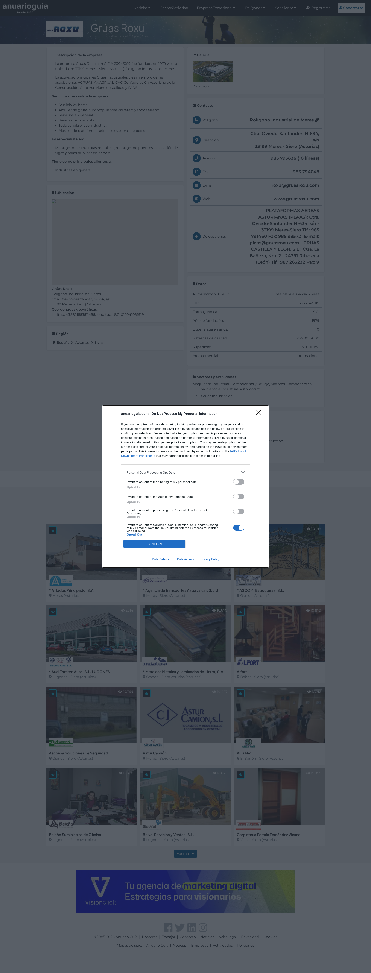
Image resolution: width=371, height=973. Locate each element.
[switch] (238, 482)
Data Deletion (161, 559)
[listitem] (185, 472)
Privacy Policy (210, 559)
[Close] (260, 414)
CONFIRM (155, 544)
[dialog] (185, 486)
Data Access (185, 559)
